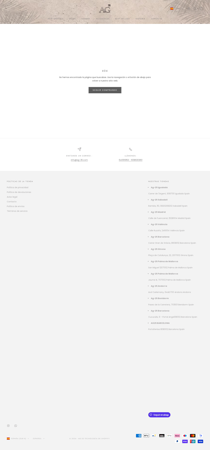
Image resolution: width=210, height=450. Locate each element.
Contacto (12, 201)
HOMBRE (85, 18)
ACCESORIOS (103, 18)
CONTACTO (156, 18)
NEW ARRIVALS (56, 18)
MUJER (72, 18)
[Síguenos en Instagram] (8, 425)
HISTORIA (140, 18)
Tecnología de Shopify (97, 438)
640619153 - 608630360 (130, 160)
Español (37, 438)
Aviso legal (12, 196)
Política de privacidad (17, 187)
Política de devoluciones (19, 192)
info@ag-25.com (79, 160)
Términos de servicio (17, 211)
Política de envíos (15, 206)
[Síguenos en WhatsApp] (15, 425)
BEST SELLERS (122, 18)
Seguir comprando (105, 90)
